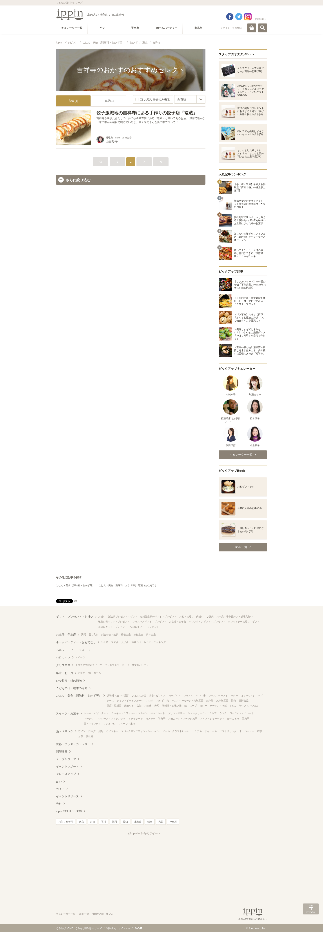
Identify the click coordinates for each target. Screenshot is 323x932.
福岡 (114, 821)
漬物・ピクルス (157, 695)
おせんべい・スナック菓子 (182, 718)
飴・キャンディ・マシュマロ (99, 723)
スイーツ (80, 657)
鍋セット (129, 705)
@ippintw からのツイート (144, 833)
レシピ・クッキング (155, 642)
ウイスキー (112, 731)
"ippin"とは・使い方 (102, 913)
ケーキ (87, 713)
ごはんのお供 (138, 695)
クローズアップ (66, 774)
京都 (92, 821)
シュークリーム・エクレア (202, 713)
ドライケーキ (135, 718)
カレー (203, 705)
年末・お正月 (64, 673)
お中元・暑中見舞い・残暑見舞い (234, 616)
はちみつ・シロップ (252, 695)
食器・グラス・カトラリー (73, 744)
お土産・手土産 (66, 634)
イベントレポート (67, 766)
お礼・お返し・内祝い (191, 616)
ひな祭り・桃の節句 (69, 680)
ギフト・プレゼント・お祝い (74, 616)
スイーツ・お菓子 (67, 713)
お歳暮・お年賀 (177, 621)
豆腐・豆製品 (114, 705)
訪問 (83, 634)
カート (251, 27)
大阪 (160, 821)
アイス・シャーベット (212, 718)
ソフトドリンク (228, 731)
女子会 (125, 642)
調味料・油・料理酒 (118, 695)
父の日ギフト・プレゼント (144, 627)
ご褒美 (210, 616)
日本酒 (92, 731)
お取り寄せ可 (65, 821)
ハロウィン (63, 657)
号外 (59, 803)
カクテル (197, 731)
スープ (193, 705)
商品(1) (109, 100)
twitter (239, 16)
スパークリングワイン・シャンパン (140, 731)
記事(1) (73, 100)
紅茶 (259, 731)
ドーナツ (89, 718)
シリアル (188, 695)
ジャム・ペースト (218, 695)
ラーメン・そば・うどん (223, 705)
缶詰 (139, 705)
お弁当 (148, 705)
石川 (103, 821)
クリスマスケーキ (114, 665)
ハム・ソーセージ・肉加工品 (187, 700)
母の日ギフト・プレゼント (112, 627)
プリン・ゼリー (176, 713)
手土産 (104, 642)
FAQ (137, 928)
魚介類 (209, 700)
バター (234, 695)
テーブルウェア (66, 759)
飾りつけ (136, 642)
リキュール (211, 731)
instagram (248, 16)
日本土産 (151, 634)
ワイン (81, 731)
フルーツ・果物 (126, 723)
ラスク (223, 713)
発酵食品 (244, 700)
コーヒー (249, 731)
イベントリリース (67, 796)
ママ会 (114, 642)
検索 (262, 27)
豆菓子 (245, 718)
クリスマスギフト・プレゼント (149, 621)
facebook (230, 16)
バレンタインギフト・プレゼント (207, 621)
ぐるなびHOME (64, 928)
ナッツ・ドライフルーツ (130, 700)
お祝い (101, 616)
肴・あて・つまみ (249, 705)
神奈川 (173, 821)
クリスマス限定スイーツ (88, 665)
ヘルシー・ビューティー (71, 650)
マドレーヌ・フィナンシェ (110, 718)
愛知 (125, 821)
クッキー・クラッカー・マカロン (129, 713)
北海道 (137, 821)
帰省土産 (126, 634)
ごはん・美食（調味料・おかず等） (75, 585)
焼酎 (100, 731)
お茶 (80, 736)
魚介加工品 (222, 700)
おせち (81, 673)
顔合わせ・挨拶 (109, 634)
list (75, 601)
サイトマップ (125, 928)
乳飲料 (89, 736)
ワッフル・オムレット (242, 713)
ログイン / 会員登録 (231, 28)
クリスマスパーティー (139, 665)
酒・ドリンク (64, 731)
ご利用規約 (110, 928)
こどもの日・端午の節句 (71, 688)
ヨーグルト (175, 695)
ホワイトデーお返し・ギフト (243, 621)
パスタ (150, 700)
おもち (97, 673)
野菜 (233, 700)
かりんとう (233, 718)
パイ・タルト (101, 713)
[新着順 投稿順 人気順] (189, 99)
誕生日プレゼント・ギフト (122, 616)
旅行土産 (138, 634)
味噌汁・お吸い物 (171, 705)
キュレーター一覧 (65, 913)
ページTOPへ (311, 922)
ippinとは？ (261, 18)
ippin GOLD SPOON (69, 811)
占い (59, 781)
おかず (160, 700)
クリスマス (63, 665)
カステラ (150, 718)
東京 (81, 821)
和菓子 (161, 718)
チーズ (110, 700)
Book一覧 (84, 913)
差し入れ (93, 634)
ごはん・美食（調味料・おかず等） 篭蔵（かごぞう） (128, 585)
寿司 (156, 705)
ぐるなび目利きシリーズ (88, 928)
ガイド (60, 788)
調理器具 (61, 751)
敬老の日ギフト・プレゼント (114, 621)
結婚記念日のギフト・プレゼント (158, 616)
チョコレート (158, 713)
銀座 (149, 821)
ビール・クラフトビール (176, 731)
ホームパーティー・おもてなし (76, 642)
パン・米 (201, 695)
